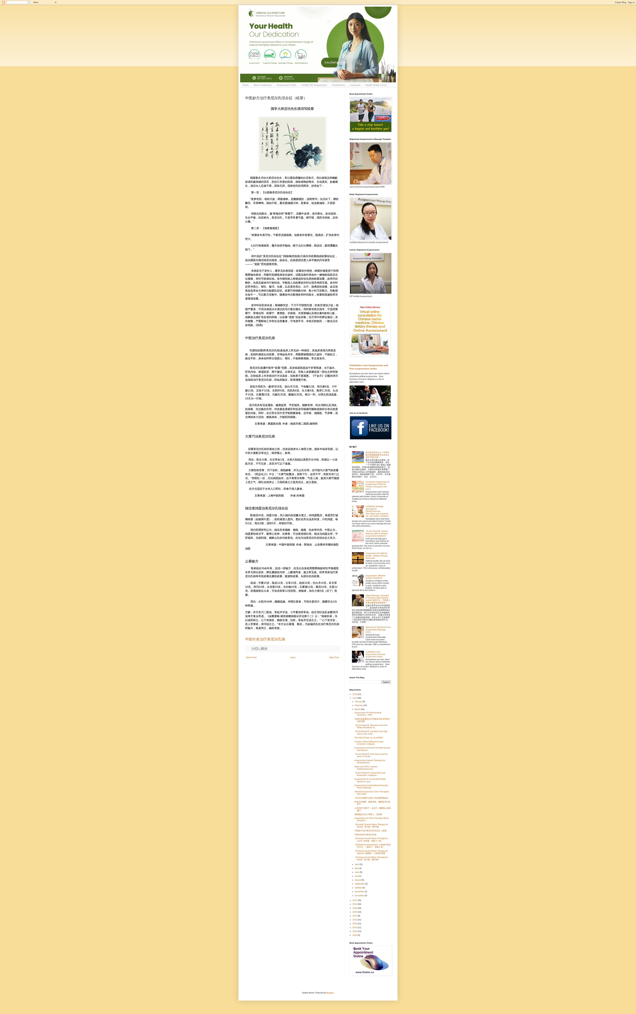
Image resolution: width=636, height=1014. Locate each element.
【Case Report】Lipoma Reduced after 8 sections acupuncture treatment (377, 533)
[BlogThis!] (256, 648)
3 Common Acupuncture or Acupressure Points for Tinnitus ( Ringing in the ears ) (378, 485)
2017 (355, 900)
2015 (355, 694)
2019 (355, 908)
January (359, 701)
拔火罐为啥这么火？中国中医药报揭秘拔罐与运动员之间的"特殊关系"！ (377, 454)
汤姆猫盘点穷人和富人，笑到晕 (368, 814)
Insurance (355, 85)
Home (245, 85)
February (359, 705)
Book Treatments (263, 85)
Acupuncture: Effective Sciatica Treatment (376, 577)
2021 (355, 916)
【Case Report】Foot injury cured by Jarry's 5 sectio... (371, 755)
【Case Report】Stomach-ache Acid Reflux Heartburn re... (370, 726)
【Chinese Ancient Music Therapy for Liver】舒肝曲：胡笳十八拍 (371, 839)
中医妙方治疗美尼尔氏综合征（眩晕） (371, 830)
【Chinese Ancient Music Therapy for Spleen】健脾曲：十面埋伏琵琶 (371, 852)
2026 (355, 935)
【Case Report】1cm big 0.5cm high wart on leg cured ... (370, 732)
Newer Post (251, 657)
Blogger (330, 993)
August (358, 880)
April (357, 864)
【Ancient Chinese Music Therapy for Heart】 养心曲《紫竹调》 (371, 825)
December (360, 895)
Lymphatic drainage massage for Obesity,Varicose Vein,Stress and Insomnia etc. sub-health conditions (377, 511)
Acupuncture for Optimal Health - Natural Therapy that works (377, 555)
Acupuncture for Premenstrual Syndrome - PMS (367, 714)
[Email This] (253, 648)
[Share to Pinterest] (265, 648)
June (357, 872)
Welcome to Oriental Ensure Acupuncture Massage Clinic (378, 629)
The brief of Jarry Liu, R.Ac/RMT (368, 738)
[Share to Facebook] (262, 648)
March (358, 709)
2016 (355, 698)
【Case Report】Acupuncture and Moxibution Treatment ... (369, 774)
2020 (355, 912)
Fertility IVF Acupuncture (314, 85)
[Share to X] (259, 648)
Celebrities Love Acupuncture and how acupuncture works (375, 654)
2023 (355, 923)
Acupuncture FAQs (286, 85)
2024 (355, 927)
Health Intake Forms (376, 85)
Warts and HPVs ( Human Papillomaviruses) (365, 768)
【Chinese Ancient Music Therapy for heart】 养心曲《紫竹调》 (371, 858)
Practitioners (338, 85)
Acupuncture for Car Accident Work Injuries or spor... (370, 780)
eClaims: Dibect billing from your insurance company (369, 742)
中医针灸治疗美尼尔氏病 (265, 639)
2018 (355, 904)
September (360, 884)
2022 (355, 920)
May (357, 868)
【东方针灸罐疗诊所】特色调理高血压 (371, 798)
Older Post (334, 657)
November (360, 891)
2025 (355, 931)
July (357, 876)
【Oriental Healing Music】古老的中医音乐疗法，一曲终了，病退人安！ (372, 846)
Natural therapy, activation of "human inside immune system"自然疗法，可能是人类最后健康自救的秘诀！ (378, 599)
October (358, 888)
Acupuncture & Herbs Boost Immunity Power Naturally (371, 786)
